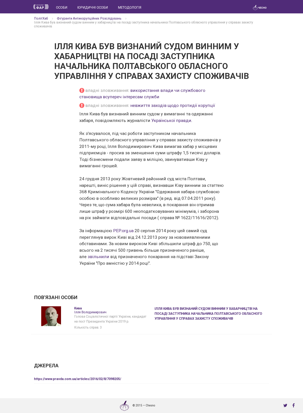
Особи (61, 7)
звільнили (98, 256)
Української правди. (171, 120)
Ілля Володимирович (90, 310)
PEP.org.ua (124, 230)
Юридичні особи (92, 7)
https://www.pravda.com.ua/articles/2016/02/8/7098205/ (77, 379)
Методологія (129, 7)
